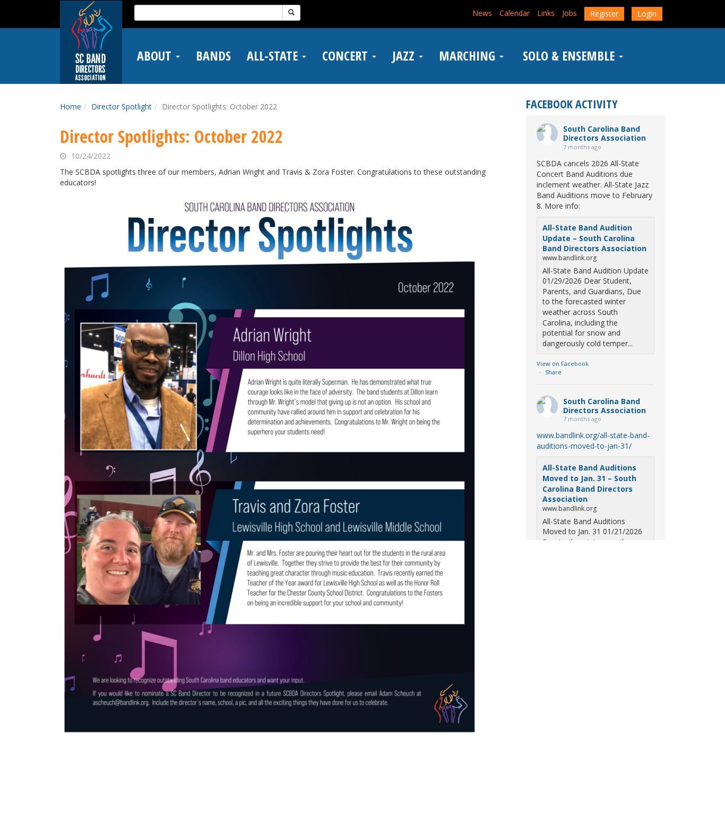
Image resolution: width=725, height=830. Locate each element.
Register (604, 13)
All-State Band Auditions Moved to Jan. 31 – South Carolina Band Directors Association (589, 483)
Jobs (569, 13)
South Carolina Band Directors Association (604, 133)
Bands (213, 55)
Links (546, 13)
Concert (346, 55)
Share (553, 372)
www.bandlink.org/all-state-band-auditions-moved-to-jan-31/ (593, 440)
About (156, 55)
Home (70, 106)
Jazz (405, 55)
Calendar (514, 13)
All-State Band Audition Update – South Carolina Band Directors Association (594, 238)
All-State (274, 55)
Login (647, 13)
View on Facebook (563, 363)
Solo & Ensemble (569, 55)
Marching (468, 55)
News (482, 13)
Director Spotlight (121, 106)
